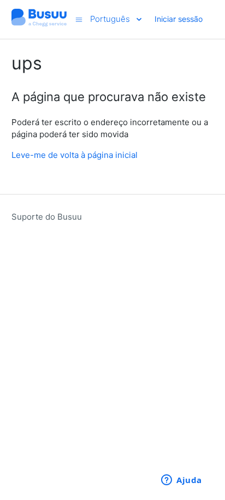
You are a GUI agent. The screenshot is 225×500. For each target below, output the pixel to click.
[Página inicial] (39, 25)
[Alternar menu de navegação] (78, 19)
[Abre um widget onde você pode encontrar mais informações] (181, 481)
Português (111, 19)
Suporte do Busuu (46, 216)
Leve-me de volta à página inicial (74, 155)
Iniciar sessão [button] (179, 18)
